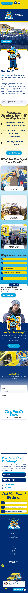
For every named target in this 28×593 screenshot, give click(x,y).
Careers (22, 5)
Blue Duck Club (14, 5)
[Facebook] (19, 2)
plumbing (3, 76)
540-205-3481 (14, 9)
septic (8, 76)
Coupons (6, 5)
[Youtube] (15, 2)
